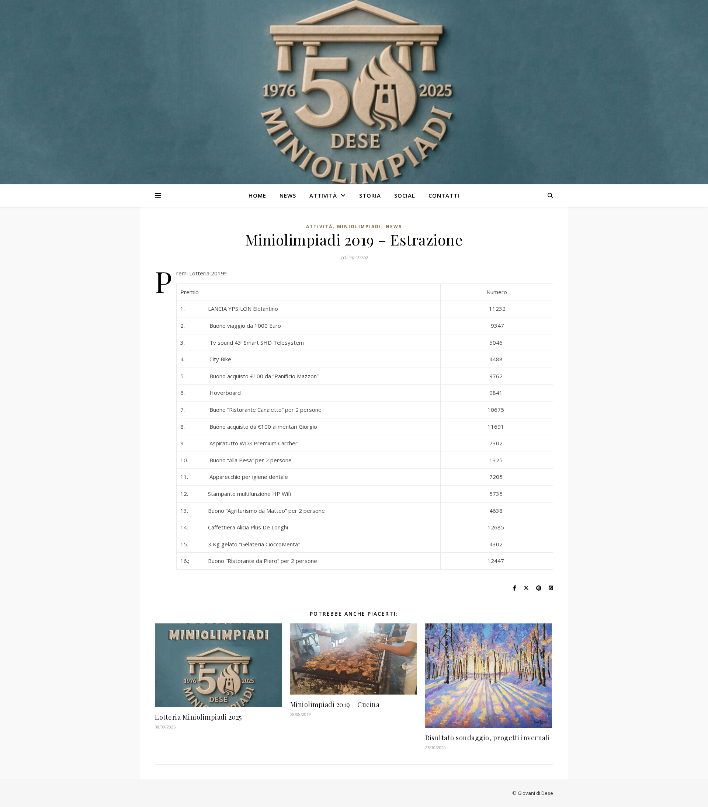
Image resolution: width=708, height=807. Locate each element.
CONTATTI (443, 195)
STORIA (370, 195)
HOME (257, 195)
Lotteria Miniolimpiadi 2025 (198, 717)
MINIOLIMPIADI (359, 226)
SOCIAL (404, 195)
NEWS (288, 195)
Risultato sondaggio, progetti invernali (487, 737)
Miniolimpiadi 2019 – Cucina (335, 704)
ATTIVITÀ (323, 195)
